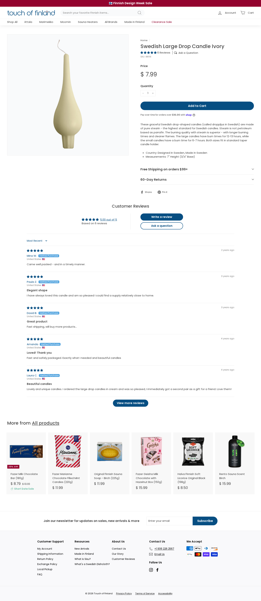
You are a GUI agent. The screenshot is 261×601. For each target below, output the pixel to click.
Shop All (12, 22)
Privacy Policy (124, 593)
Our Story (118, 554)
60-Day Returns (153, 179)
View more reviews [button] (130, 403)
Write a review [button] (161, 217)
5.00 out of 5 (108, 219)
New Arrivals (82, 548)
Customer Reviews (123, 559)
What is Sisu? (83, 559)
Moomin (65, 22)
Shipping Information (50, 554)
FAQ (39, 574)
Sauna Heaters (88, 22)
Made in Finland (134, 22)
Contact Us (119, 548)
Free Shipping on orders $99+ (164, 169)
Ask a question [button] (161, 226)
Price (144, 66)
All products (45, 423)
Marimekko (46, 22)
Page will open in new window (151, 570)
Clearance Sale (162, 22)
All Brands (111, 22)
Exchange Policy (47, 564)
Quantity (146, 86)
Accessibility (165, 593)
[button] (148, 52)
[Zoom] (67, 94)
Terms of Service (145, 593)
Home (144, 40)
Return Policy (45, 559)
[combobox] (102, 12)
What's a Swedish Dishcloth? (92, 564)
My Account (44, 548)
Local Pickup (44, 569)
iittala (28, 22)
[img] (35, 250)
